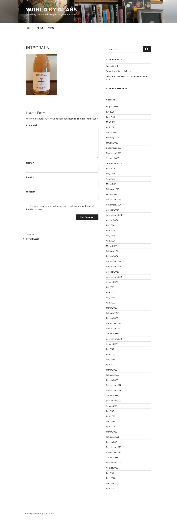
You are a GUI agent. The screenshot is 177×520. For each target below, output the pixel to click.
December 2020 (113, 447)
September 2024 (114, 215)
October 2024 (112, 210)
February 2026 (112, 137)
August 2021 (112, 406)
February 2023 (112, 313)
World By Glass (51, 10)
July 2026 (110, 112)
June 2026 (110, 117)
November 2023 (113, 266)
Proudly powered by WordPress (39, 513)
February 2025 (112, 189)
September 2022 (114, 339)
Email (30, 177)
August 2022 (112, 344)
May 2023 (110, 297)
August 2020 (112, 468)
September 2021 (113, 401)
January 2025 (112, 194)
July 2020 (110, 473)
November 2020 (113, 452)
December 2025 (113, 148)
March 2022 (111, 370)
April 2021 (110, 426)
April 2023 (110, 303)
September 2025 (114, 163)
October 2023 (112, 272)
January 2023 (112, 318)
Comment (31, 125)
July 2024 (110, 225)
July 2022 (110, 349)
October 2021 (112, 395)
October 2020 (112, 457)
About (40, 28)
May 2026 (110, 122)
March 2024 (111, 246)
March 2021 (111, 432)
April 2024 (110, 241)
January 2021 (112, 442)
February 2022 (112, 375)
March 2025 (111, 184)
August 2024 (112, 220)
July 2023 (110, 287)
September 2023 (114, 277)
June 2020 (111, 478)
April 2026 (110, 127)
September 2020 (114, 462)
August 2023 (112, 282)
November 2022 (113, 328)
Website (31, 191)
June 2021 (110, 416)
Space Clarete (112, 66)
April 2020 (110, 488)
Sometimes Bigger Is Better (119, 71)
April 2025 (110, 179)
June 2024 (110, 230)
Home (29, 28)
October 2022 (112, 333)
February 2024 (112, 251)
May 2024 (110, 235)
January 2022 (112, 380)
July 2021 (110, 411)
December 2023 (113, 261)
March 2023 (111, 308)
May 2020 (110, 483)
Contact (52, 28)
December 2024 (113, 199)
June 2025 (110, 168)
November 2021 (113, 390)
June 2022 (110, 354)
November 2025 (113, 153)
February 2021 (112, 437)
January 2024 (112, 256)
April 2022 (110, 365)
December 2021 (113, 385)
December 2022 (113, 323)
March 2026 (111, 132)
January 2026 (112, 143)
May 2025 (110, 174)
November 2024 (113, 205)
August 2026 (112, 106)
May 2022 (110, 359)
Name (30, 163)
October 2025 (112, 158)
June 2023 (110, 292)
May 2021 (110, 421)
